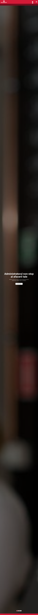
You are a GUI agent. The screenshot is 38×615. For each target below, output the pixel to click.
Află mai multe (19, 283)
